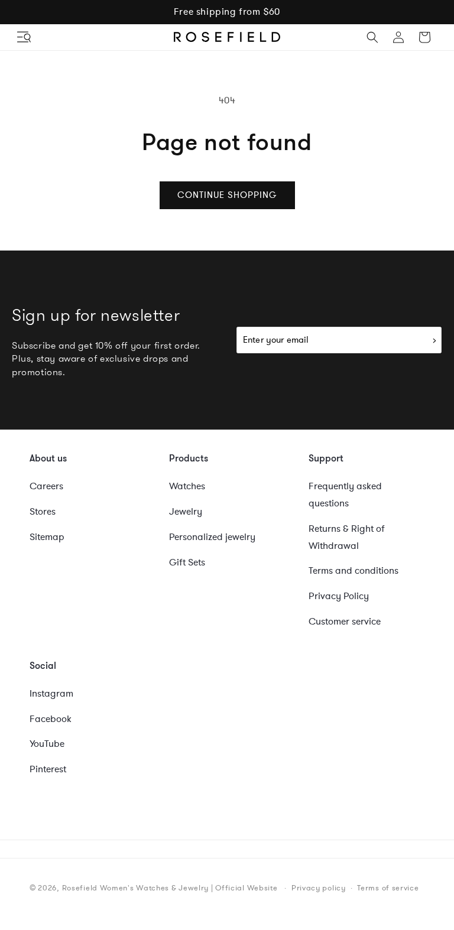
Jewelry (185, 511)
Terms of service (388, 888)
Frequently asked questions (345, 495)
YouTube (47, 743)
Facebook (51, 719)
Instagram (51, 693)
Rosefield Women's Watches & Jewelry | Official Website (170, 888)
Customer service (345, 621)
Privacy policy (318, 888)
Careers (46, 486)
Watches (187, 486)
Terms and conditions (353, 570)
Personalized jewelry (212, 537)
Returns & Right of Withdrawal (347, 537)
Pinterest (48, 769)
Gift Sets (187, 562)
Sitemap (47, 537)
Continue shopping (227, 195)
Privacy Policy (339, 596)
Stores (43, 511)
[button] (25, 37)
